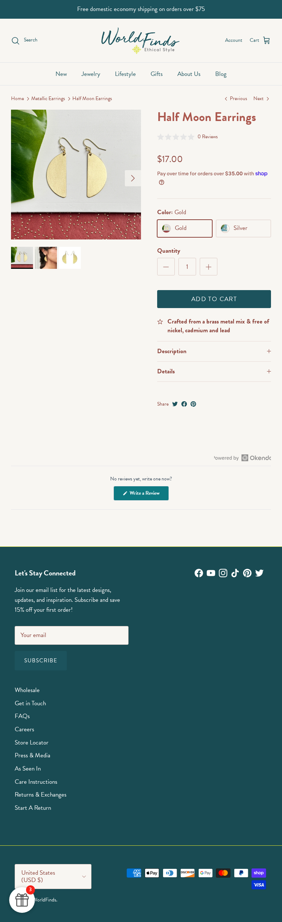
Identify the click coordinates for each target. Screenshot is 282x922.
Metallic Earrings (48, 99)
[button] (187, 136)
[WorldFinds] (141, 40)
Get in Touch (30, 703)
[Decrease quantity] (166, 266)
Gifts (157, 73)
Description (172, 351)
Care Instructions (36, 781)
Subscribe (40, 660)
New (61, 73)
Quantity (168, 250)
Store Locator (31, 742)
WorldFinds (44, 900)
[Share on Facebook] (184, 404)
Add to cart (214, 299)
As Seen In (28, 768)
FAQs (22, 716)
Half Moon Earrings (92, 99)
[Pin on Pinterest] (193, 404)
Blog (221, 73)
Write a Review (149, 495)
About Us (188, 73)
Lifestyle (125, 73)
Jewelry (91, 73)
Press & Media (32, 755)
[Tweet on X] (175, 404)
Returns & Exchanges (40, 794)
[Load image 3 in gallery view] (76, 174)
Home (17, 99)
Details (166, 371)
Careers (24, 729)
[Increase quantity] (208, 266)
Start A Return (33, 807)
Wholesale (27, 690)
